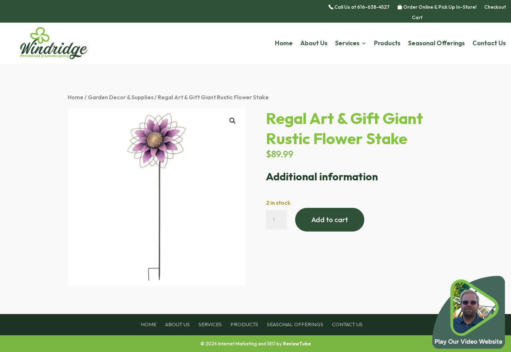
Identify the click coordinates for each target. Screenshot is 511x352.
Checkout (495, 7)
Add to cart (329, 219)
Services (347, 44)
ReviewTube (297, 343)
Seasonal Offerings (436, 44)
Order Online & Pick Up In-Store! (439, 7)
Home (284, 44)
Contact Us (489, 44)
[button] (232, 121)
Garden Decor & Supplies (120, 97)
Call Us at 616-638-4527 (361, 7)
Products (387, 44)
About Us (313, 44)
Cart (417, 18)
